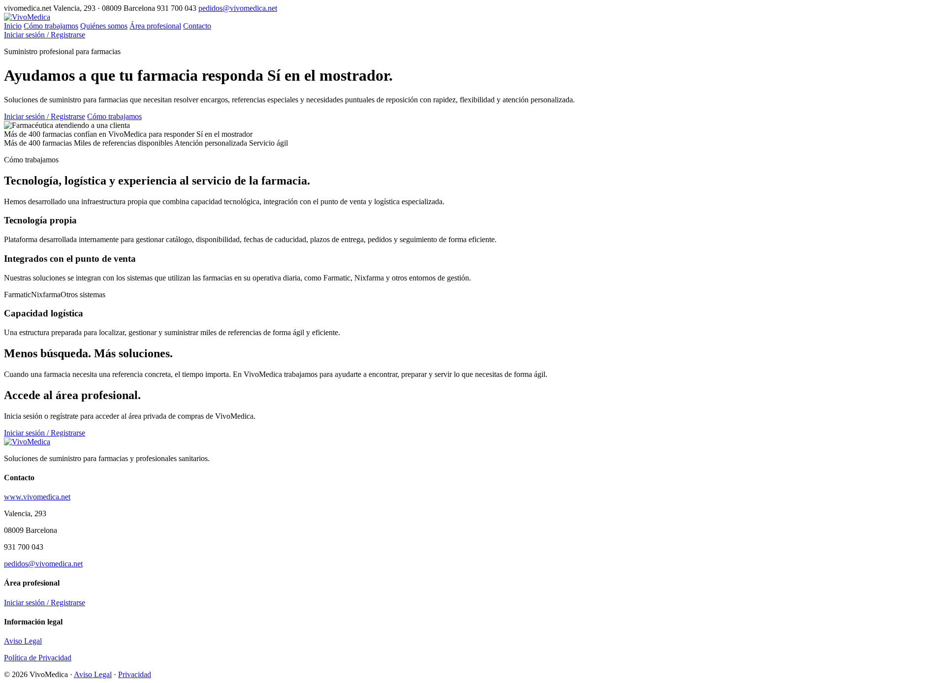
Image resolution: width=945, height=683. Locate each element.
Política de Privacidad (37, 657)
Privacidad (134, 674)
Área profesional (155, 26)
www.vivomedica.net (37, 497)
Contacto (197, 26)
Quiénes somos (103, 26)
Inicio (13, 26)
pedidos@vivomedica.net (237, 8)
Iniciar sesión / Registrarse (44, 35)
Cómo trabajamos (51, 26)
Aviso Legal (23, 641)
